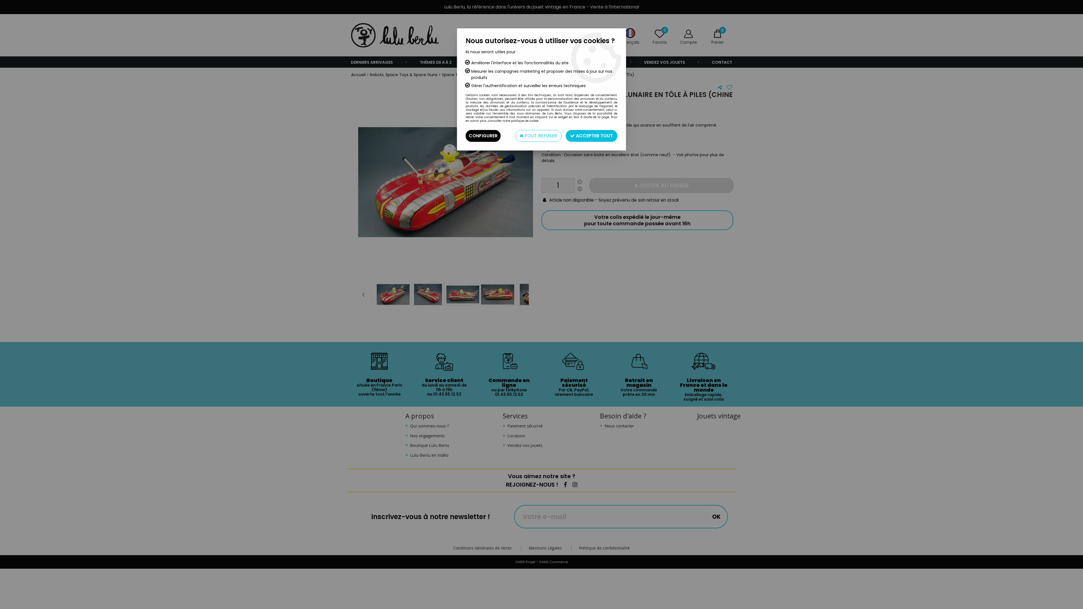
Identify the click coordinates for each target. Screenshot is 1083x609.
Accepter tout (594, 136)
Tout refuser (540, 136)
